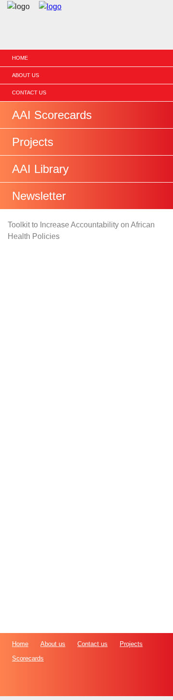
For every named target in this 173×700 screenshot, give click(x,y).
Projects (32, 141)
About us (25, 75)
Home (20, 58)
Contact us (29, 92)
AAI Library (40, 168)
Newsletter (39, 195)
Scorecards (28, 658)
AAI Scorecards (52, 114)
